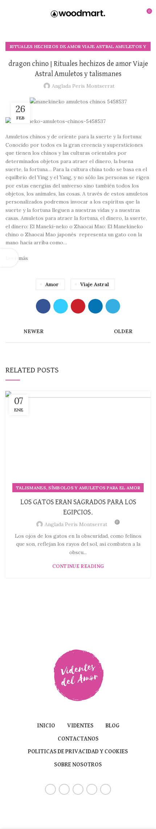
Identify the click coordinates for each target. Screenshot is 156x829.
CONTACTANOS (78, 739)
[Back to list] (78, 331)
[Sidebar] (9, 258)
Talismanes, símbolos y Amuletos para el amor (78, 487)
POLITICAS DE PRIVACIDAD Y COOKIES (78, 752)
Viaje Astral (94, 284)
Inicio (46, 726)
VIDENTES (80, 726)
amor (52, 284)
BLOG (112, 726)
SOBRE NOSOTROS (78, 765)
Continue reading (78, 566)
